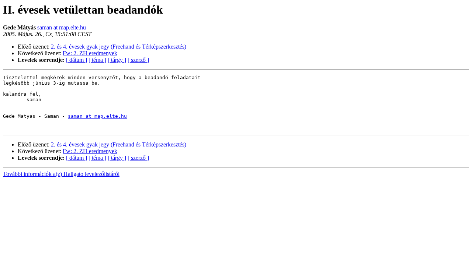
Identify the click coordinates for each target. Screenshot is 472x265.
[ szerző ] (138, 60)
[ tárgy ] (117, 60)
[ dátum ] (76, 60)
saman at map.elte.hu (61, 27)
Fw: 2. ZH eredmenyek (90, 53)
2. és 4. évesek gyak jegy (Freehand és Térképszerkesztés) (118, 46)
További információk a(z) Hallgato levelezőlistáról (61, 174)
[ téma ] (97, 60)
